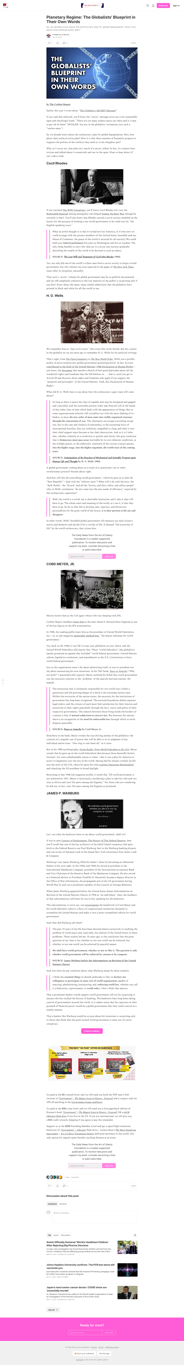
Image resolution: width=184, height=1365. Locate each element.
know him (78, 622)
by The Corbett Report (58, 104)
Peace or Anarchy (118, 671)
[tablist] (57, 1203)
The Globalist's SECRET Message (97, 110)
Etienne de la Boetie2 (60, 35)
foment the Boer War (113, 214)
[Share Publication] (153, 5)
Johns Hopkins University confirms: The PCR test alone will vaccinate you (80, 1266)
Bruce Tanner (62, 1277)
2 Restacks (75, 1177)
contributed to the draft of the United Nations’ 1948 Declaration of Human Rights (89, 367)
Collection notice (112, 1347)
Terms (101, 1347)
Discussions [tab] (65, 1235)
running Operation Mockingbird (116, 765)
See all (51, 1310)
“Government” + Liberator (73, 1130)
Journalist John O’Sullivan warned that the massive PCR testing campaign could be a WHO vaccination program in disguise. (80, 1272)
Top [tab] (49, 1235)
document (67, 370)
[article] (92, 1250)
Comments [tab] (52, 1204)
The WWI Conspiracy (74, 210)
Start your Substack (85, 1353)
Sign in (176, 5)
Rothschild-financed (57, 214)
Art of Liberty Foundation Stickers (77, 1134)
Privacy (94, 1347)
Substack (79, 1360)
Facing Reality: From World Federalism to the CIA (104, 749)
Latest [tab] (55, 1235)
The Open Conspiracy (77, 359)
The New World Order (102, 359)
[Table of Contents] (3, 682)
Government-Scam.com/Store (86, 1102)
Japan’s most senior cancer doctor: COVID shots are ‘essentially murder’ (76, 1289)
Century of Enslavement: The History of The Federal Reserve (93, 840)
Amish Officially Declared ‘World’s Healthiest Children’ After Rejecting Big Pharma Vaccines (77, 1244)
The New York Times (123, 267)
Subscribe (163, 5)
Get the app (104, 1353)
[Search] (147, 5)
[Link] (43, 163)
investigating (92, 905)
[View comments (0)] (57, 42)
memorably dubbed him (86, 636)
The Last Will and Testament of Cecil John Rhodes (89, 257)
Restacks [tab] (63, 1204)
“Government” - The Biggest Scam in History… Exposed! (85, 1098)
